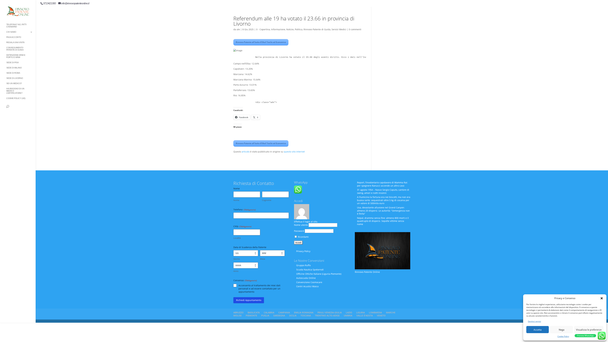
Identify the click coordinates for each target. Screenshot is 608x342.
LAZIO (349, 312)
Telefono (244, 209)
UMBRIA (348, 315)
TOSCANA (306, 315)
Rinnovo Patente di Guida (317, 29)
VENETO (381, 315)
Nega (561, 329)
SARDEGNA (279, 315)
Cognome (266, 200)
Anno (235, 271)
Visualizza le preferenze (589, 329)
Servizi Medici (339, 29)
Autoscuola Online (306, 277)
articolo (246, 151)
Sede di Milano (14, 68)
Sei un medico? (14, 83)
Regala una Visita (15, 42)
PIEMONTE (251, 315)
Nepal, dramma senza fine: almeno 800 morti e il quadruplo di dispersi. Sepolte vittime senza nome (383, 221)
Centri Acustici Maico (307, 286)
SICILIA (292, 315)
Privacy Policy (303, 251)
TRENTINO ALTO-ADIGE (327, 315)
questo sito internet (294, 151)
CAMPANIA (284, 312)
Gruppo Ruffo (303, 265)
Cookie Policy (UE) (15, 98)
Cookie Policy (563, 336)
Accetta (538, 329)
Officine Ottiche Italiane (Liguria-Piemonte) (318, 273)
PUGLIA (265, 315)
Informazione (278, 29)
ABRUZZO (238, 312)
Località (237, 238)
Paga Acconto (13, 37)
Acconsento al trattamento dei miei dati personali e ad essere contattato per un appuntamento (259, 288)
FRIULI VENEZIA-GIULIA (329, 312)
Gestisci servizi (534, 321)
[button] (601, 298)
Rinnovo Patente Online (367, 271)
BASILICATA (254, 312)
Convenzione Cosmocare (309, 282)
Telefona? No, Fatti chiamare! (16, 25)
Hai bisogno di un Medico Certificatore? (15, 91)
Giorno (236, 258)
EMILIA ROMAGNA (303, 312)
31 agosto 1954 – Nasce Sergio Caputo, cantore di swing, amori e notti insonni (383, 191)
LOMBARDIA (375, 312)
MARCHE (390, 312)
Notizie (290, 29)
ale (238, 29)
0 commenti (355, 29)
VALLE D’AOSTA (364, 315)
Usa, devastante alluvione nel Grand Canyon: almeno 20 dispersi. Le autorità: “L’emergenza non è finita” (383, 210)
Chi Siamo (11, 32)
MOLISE (237, 315)
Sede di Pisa (12, 62)
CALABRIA (269, 312)
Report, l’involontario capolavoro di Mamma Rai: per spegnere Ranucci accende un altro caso (382, 184)
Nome (236, 200)
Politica (298, 29)
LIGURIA (360, 312)
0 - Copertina (263, 29)
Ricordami (303, 236)
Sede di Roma (13, 73)
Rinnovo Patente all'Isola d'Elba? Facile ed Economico (261, 42)
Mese (262, 258)
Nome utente (301, 224)
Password (299, 230)
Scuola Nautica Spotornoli (310, 269)
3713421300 (49, 3)
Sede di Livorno (14, 78)
